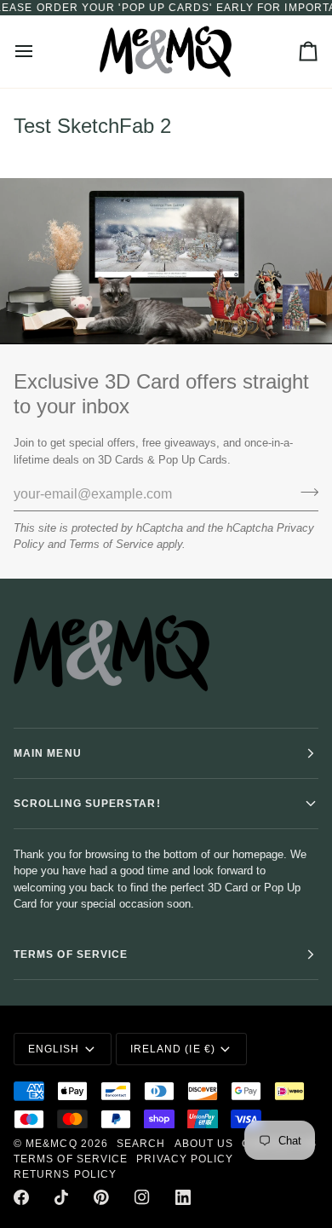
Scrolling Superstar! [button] (87, 804)
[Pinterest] (101, 1197)
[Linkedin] (183, 1197)
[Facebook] (21, 1197)
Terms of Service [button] (71, 954)
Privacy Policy (184, 1159)
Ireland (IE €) (172, 1049)
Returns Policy (65, 1174)
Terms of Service (111, 544)
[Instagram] (142, 1197)
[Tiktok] (61, 1197)
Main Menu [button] (48, 753)
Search (141, 1144)
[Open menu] (39, 51)
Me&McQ (51, 1144)
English (54, 1049)
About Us (204, 1144)
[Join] (304, 491)
